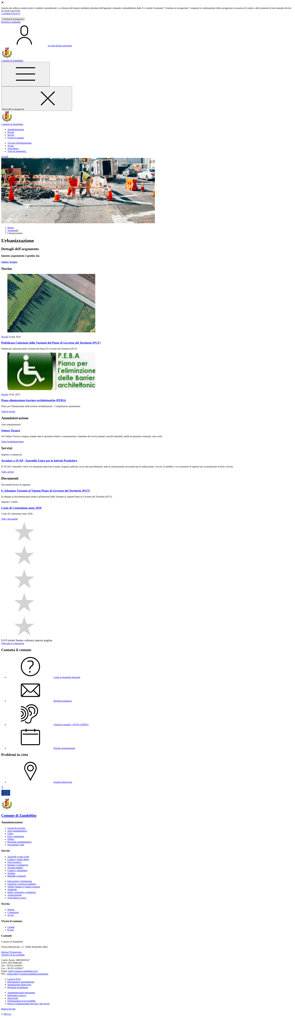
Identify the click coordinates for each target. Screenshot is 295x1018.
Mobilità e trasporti (16, 876)
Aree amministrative (17, 831)
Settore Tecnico (9, 262)
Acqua (10, 145)
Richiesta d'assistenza (17, 987)
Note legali (12, 998)
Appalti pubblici (15, 867)
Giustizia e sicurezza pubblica (21, 884)
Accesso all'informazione (19, 143)
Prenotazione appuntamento (20, 982)
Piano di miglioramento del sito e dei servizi (28, 1003)
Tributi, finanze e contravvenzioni (23, 886)
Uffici (10, 833)
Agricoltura (12, 148)
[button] (15, 129)
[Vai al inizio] (2, 787)
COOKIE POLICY (10, 13)
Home (10, 227)
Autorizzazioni (14, 895)
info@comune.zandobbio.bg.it (23, 971)
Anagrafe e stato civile (18, 856)
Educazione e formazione (19, 881)
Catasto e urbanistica (17, 870)
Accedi (4, 156)
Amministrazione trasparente (21, 992)
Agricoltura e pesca (16, 897)
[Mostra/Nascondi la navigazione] (25, 74)
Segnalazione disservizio (19, 984)
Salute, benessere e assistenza (21, 892)
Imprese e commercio (17, 865)
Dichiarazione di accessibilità (21, 1001)
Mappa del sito (8, 1009)
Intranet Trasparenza (11, 952)
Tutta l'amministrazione (12, 441)
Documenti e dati (15, 844)
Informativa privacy (16, 995)
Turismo (11, 873)
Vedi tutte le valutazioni (12, 643)
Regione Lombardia (11, 22)
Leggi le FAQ (14, 979)
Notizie (10, 909)
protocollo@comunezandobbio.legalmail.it (27, 974)
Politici (10, 839)
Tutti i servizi (7, 471)
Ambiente (12, 889)
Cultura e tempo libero (18, 859)
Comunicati (13, 912)
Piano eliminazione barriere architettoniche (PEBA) (33, 400)
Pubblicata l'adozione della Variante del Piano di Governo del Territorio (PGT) (50, 342)
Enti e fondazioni (15, 836)
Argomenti (12, 230)
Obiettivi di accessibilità (12, 955)
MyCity (7, 1014)
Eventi (10, 930)
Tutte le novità (8, 411)
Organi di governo (16, 828)
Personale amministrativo (19, 842)
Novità (4, 336)
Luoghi (10, 927)
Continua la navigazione (13, 19)
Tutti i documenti (9, 519)
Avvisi (10, 915)
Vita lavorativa (14, 862)
